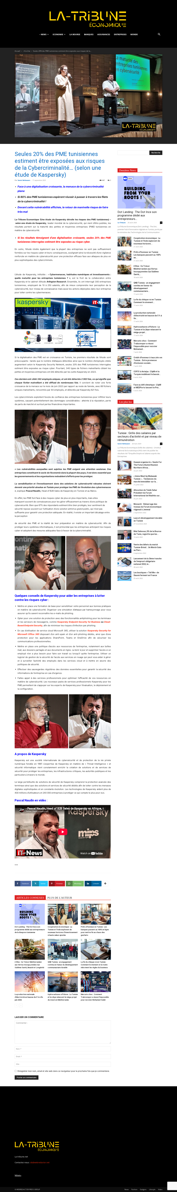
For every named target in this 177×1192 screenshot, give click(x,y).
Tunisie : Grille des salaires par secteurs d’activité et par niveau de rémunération (139, 436)
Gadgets (143, 1189)
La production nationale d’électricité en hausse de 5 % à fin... (148, 315)
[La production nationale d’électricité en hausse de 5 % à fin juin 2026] (30, 981)
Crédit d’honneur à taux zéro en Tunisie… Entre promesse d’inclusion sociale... (148, 360)
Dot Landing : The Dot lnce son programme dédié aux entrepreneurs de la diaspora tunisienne (30, 929)
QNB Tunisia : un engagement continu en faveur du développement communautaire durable (63, 965)
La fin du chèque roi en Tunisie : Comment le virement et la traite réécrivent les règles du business (94, 965)
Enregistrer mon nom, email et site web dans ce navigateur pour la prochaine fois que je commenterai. (64, 1071)
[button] (159, 34)
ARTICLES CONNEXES (30, 897)
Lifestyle (152, 1189)
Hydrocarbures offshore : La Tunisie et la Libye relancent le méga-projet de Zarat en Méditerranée (63, 997)
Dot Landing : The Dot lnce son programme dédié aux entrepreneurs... (137, 215)
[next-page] (21, 1005)
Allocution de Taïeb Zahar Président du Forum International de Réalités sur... (147, 493)
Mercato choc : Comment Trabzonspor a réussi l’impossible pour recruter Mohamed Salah (95, 997)
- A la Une (26, 51)
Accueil (17, 51)
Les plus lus (125, 401)
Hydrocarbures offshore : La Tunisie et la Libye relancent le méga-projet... (147, 329)
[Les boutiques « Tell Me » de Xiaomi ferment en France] (124, 576)
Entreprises (120, 34)
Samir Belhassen (24, 180)
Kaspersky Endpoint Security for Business (78, 622)
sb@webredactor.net (40, 1162)
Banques (88, 34)
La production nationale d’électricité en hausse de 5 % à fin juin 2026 (29, 997)
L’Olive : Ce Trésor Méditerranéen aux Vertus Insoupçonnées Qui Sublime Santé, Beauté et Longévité (29, 965)
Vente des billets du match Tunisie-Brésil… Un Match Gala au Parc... (147, 547)
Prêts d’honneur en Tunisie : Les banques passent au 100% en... (147, 255)
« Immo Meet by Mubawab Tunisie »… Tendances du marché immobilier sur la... (146, 479)
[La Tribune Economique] (88, 15)
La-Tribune (122, 223)
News (126, 1189)
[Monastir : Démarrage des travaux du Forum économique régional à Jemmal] (124, 507)
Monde (134, 34)
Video (160, 1189)
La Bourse (74, 34)
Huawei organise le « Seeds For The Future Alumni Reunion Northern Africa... (148, 465)
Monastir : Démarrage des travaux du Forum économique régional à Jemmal (147, 507)
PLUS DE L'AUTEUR (59, 897)
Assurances (103, 34)
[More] (105, 883)
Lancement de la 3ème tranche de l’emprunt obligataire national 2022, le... (148, 561)
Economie (58, 34)
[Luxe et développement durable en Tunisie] (124, 521)
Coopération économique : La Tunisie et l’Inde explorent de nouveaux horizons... (147, 241)
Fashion (134, 1189)
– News (42, 34)
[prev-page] (16, 1005)
